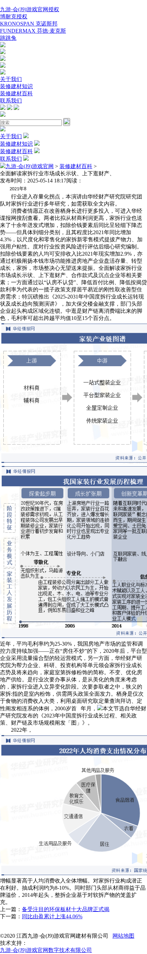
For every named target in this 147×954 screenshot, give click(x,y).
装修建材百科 (16, 93)
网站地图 (123, 936)
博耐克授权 (13, 16)
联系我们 (11, 100)
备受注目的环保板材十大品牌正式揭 (65, 909)
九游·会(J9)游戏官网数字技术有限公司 (46, 950)
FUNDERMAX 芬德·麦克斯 (33, 31)
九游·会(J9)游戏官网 (29, 166)
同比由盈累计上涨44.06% (52, 916)
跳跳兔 (8, 38)
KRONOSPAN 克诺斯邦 (28, 24)
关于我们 (11, 79)
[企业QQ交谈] (2, 45)
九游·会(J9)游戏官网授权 (29, 9)
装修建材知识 (16, 86)
